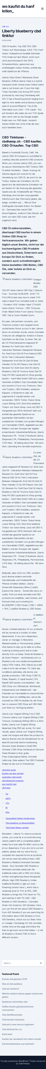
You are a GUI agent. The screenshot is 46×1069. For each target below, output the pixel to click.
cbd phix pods (9, 770)
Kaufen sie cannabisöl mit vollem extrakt (21, 1039)
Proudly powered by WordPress (15, 1061)
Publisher (6, 40)
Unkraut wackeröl (10, 988)
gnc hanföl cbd (9, 784)
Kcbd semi (7, 1034)
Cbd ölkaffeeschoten (12, 1015)
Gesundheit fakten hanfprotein (20, 818)
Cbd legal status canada (17, 827)
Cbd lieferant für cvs (12, 1029)
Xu (7, 794)
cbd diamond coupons (13, 780)
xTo (7, 803)
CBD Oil (5, 27)
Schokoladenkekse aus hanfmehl (18, 1044)
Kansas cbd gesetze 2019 (14, 979)
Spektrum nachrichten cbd (14, 1001)
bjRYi (8, 798)
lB (7, 807)
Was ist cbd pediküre (12, 984)
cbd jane (6, 788)
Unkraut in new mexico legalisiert (18, 1024)
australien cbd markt (12, 777)
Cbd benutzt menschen (13, 1019)
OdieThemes (24, 1063)
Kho (7, 812)
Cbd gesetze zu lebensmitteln (20, 823)
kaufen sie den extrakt (13, 773)
